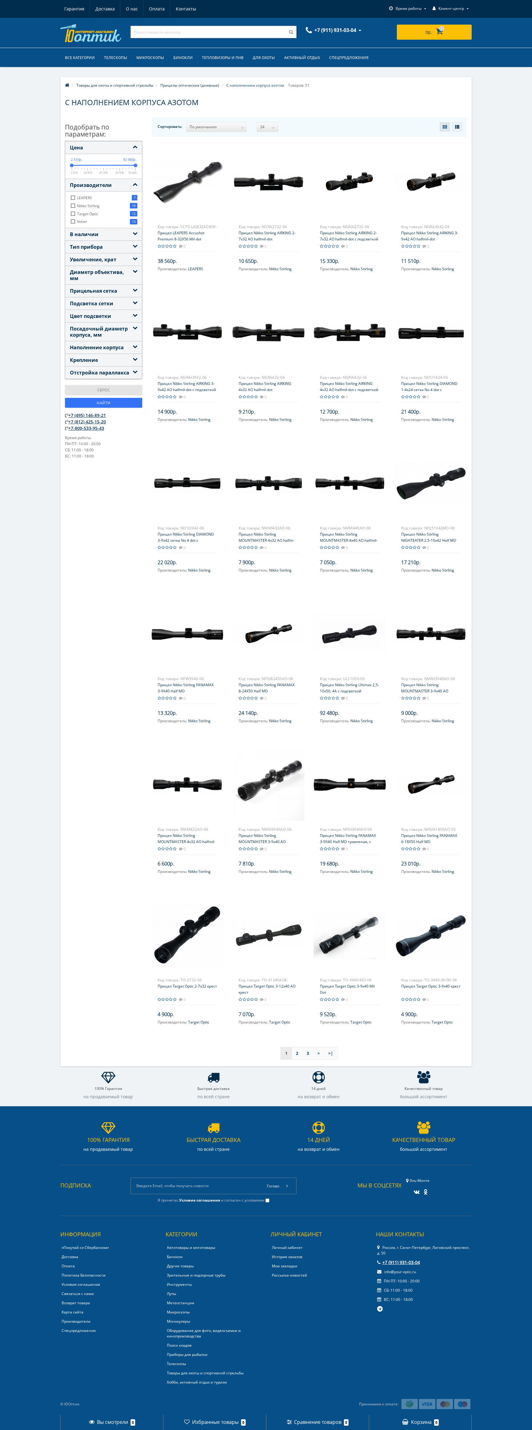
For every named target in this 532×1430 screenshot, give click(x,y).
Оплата (157, 9)
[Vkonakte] (415, 1190)
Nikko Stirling (280, 268)
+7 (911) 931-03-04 (401, 1262)
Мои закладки (284, 1266)
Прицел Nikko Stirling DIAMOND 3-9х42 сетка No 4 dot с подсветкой (186, 540)
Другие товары (180, 1266)
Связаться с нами (78, 1293)
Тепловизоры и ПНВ (223, 57)
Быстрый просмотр (187, 178)
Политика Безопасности (84, 1275)
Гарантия (74, 9)
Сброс (103, 390)
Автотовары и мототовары (191, 1247)
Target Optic (198, 1022)
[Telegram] (380, 1309)
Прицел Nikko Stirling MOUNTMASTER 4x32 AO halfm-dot (266, 540)
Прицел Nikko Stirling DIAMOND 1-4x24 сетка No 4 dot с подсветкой (429, 389)
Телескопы (115, 57)
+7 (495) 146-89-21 (87, 415)
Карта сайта (72, 1312)
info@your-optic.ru (399, 1271)
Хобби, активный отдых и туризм (197, 1382)
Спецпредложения (349, 57)
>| (330, 1053)
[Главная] (67, 85)
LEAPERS (195, 268)
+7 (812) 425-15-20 (87, 422)
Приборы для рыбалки (187, 1354)
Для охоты (264, 57)
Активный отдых (302, 57)
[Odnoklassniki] (424, 1190)
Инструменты (179, 1284)
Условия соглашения (81, 1284)
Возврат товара (76, 1302)
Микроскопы (150, 57)
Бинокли (183, 57)
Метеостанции (180, 1302)
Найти (104, 403)
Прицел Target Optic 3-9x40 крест (431, 986)
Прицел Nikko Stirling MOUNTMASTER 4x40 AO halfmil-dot (348, 540)
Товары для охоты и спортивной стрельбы (205, 1373)
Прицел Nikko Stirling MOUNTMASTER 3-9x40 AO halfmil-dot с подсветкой (424, 691)
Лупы (171, 1293)
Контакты (186, 9)
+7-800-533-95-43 (86, 428)
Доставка (105, 9)
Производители (76, 1321)
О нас (132, 9)
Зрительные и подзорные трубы (196, 1275)
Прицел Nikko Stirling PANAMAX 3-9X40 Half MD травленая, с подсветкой (348, 841)
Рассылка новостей (289, 1275)
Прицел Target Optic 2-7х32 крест (187, 986)
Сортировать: (170, 126)
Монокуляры (178, 1321)
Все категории (80, 57)
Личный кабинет (287, 1247)
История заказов (287, 1256)
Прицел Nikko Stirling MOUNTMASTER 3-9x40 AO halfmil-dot (262, 841)
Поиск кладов (179, 1345)
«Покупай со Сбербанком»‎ (85, 1247)
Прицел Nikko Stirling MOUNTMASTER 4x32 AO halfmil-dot (186, 841)
